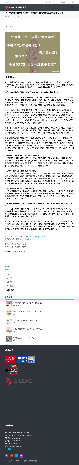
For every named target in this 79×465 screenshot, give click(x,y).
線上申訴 (57, 2)
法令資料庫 (64, 2)
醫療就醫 (22, 251)
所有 (8, 274)
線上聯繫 (8, 449)
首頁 (6, 16)
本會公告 (19, 16)
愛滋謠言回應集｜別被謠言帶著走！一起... (27, 311)
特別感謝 (9, 286)
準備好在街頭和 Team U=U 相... (24, 338)
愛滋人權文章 (11, 290)
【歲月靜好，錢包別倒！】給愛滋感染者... (27, 303)
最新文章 (9, 297)
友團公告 (9, 282)
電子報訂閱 (49, 2)
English (72, 2)
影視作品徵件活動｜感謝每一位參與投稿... (27, 329)
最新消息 (12, 16)
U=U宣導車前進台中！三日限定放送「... (27, 320)
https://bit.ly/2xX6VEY (38, 236)
